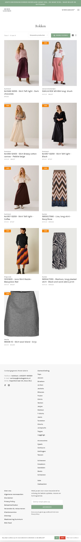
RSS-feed (8, 523)
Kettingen (42, 451)
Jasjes (40, 406)
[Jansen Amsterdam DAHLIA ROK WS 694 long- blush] (59, 63)
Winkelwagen (68, 10)
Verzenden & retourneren (14, 509)
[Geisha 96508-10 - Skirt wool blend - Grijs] (21, 314)
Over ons (7, 491)
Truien (40, 396)
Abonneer (47, 507)
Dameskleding (43, 371)
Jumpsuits (42, 428)
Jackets (41, 389)
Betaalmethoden (11, 505)
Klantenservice (10, 512)
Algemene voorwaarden (13, 494)
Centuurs (41, 448)
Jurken (40, 385)
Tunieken (41, 421)
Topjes (40, 431)
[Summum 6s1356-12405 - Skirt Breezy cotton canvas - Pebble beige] (21, 126)
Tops (39, 374)
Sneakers (41, 464)
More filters (62, 35)
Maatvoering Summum (13, 519)
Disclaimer (8, 498)
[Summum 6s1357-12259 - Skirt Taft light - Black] (59, 126)
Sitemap (7, 516)
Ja (56, 537)
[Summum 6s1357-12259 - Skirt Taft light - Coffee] (21, 188)
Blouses (41, 392)
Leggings (41, 435)
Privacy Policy (9, 501)
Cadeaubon (42, 484)
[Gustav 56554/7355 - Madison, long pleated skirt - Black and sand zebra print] (59, 251)
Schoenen (42, 461)
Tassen (40, 455)
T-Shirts (41, 414)
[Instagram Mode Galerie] (9, 385)
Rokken (41, 410)
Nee (62, 537)
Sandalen (41, 468)
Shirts (40, 399)
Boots (40, 471)
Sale (39, 480)
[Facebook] (5, 385)
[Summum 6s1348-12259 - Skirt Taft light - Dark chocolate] (21, 63)
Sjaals (40, 444)
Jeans (40, 417)
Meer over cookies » (73, 538)
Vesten (40, 403)
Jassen (40, 378)
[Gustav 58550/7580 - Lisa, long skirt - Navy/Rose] (59, 188)
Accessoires (42, 441)
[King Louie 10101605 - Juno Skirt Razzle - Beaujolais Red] (21, 251)
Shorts (40, 424)
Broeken (41, 381)
